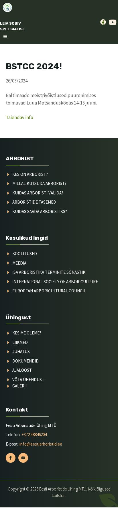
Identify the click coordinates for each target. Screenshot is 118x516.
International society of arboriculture (55, 281)
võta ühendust (28, 379)
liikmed (20, 342)
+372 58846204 (34, 434)
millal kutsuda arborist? (39, 183)
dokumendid (25, 361)
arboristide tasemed (34, 202)
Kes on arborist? (30, 174)
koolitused (24, 253)
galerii (19, 386)
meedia (19, 263)
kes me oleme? (26, 333)
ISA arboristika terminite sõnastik (48, 272)
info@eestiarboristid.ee (40, 444)
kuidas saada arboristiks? (39, 211)
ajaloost (22, 370)
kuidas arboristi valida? (37, 193)
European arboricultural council (49, 291)
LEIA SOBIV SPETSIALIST (12, 26)
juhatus (21, 351)
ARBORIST (20, 158)
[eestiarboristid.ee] (7, 7)
